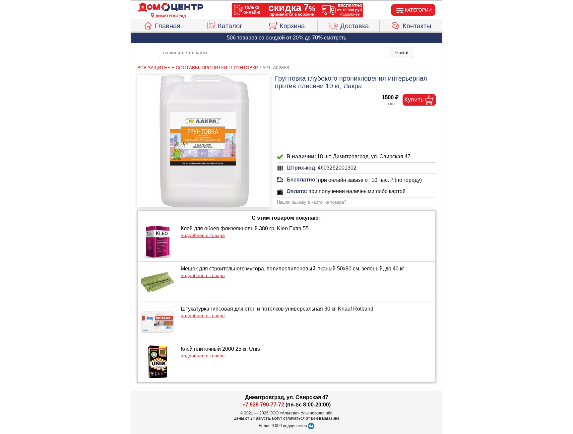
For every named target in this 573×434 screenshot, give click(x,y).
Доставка (354, 26)
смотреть (335, 37)
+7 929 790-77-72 (263, 404)
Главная (167, 26)
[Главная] (171, 7)
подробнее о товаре (203, 235)
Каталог (230, 26)
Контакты (417, 26)
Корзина (292, 26)
